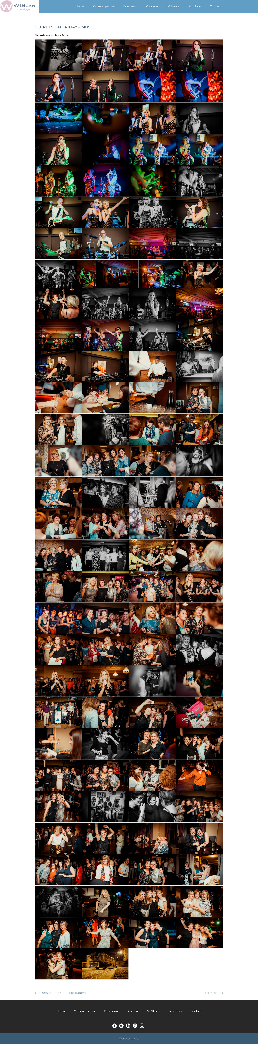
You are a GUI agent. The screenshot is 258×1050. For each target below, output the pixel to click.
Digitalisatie (212, 993)
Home (80, 6)
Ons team (130, 6)
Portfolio (195, 6)
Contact (215, 6)
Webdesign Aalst (129, 1038)
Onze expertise (104, 6)
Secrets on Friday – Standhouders (61, 993)
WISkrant (173, 6)
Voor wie (152, 6)
